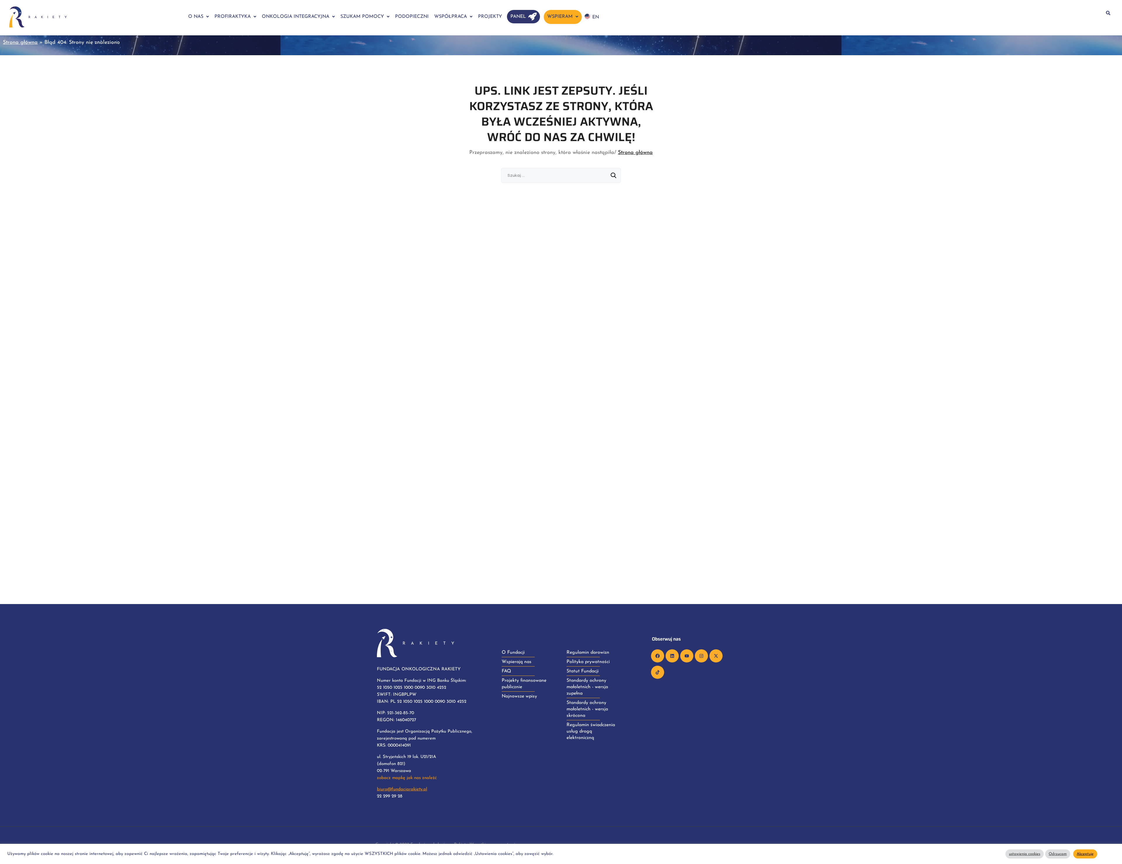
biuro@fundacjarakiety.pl (402, 789)
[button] (198, 16)
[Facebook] (657, 655)
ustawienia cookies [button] (1024, 854)
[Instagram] (701, 655)
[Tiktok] (657, 672)
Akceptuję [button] (1085, 854)
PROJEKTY (490, 16)
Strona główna (20, 42)
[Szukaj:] (561, 175)
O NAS (195, 16)
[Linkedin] (672, 655)
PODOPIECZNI (412, 16)
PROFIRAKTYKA (232, 16)
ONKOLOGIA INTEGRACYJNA (295, 16)
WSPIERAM (560, 16)
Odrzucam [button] (1058, 854)
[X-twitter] (716, 655)
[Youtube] (686, 655)
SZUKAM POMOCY (362, 16)
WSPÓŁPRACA (450, 16)
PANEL (518, 16)
